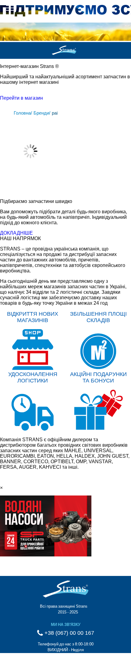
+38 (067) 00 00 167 (68, 633)
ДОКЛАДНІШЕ (16, 233)
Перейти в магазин (21, 98)
